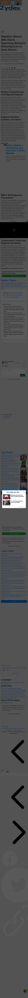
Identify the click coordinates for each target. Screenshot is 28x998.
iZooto (24, 506)
